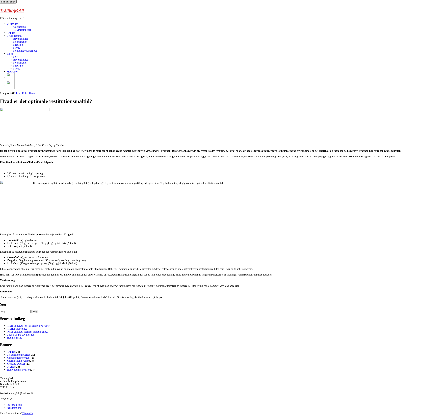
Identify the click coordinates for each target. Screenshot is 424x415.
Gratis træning (14, 35)
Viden (10, 53)
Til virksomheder (22, 29)
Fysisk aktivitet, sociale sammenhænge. (27, 331)
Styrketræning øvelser (18, 369)
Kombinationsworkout (25, 50)
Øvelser (11, 366)
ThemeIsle (27, 413)
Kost (15, 56)
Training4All (12, 10)
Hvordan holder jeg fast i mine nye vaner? (29, 325)
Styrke (16, 47)
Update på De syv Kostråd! (21, 334)
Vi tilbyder (12, 23)
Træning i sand (14, 337)
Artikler (11, 32)
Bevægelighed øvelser (18, 354)
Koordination (20, 41)
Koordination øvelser (18, 360)
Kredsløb (18, 44)
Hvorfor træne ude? (17, 328)
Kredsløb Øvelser (16, 363)
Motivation (12, 71)
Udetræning (19, 26)
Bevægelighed (20, 38)
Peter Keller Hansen (26, 93)
